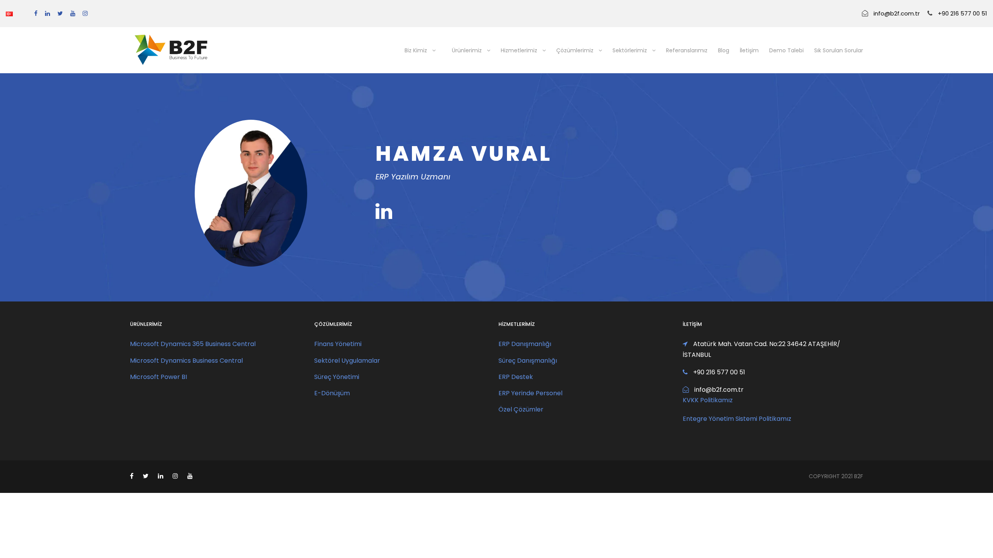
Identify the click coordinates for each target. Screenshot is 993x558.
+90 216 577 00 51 (962, 13)
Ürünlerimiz (467, 50)
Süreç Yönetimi (336, 376)
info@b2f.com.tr (897, 13)
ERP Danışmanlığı (524, 343)
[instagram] (85, 13)
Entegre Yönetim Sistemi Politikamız (737, 418)
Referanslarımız (687, 50)
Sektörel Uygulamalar (347, 360)
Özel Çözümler (520, 409)
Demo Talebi (786, 50)
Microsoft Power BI (158, 376)
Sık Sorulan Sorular (838, 50)
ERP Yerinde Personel (530, 393)
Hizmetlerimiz (519, 50)
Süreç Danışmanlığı (527, 360)
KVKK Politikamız (708, 400)
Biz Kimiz (416, 50)
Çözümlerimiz (574, 50)
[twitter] (60, 13)
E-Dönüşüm (332, 393)
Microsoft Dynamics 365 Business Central (193, 343)
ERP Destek (515, 376)
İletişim (749, 50)
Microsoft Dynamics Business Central (186, 360)
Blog (723, 50)
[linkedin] (47, 13)
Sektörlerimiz (629, 50)
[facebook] (36, 13)
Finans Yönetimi (338, 343)
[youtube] (72, 13)
